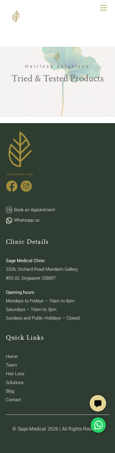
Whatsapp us (27, 220)
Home (12, 356)
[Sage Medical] (16, 22)
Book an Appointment (34, 209)
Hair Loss (15, 373)
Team (11, 365)
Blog (10, 391)
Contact (13, 399)
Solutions (15, 382)
